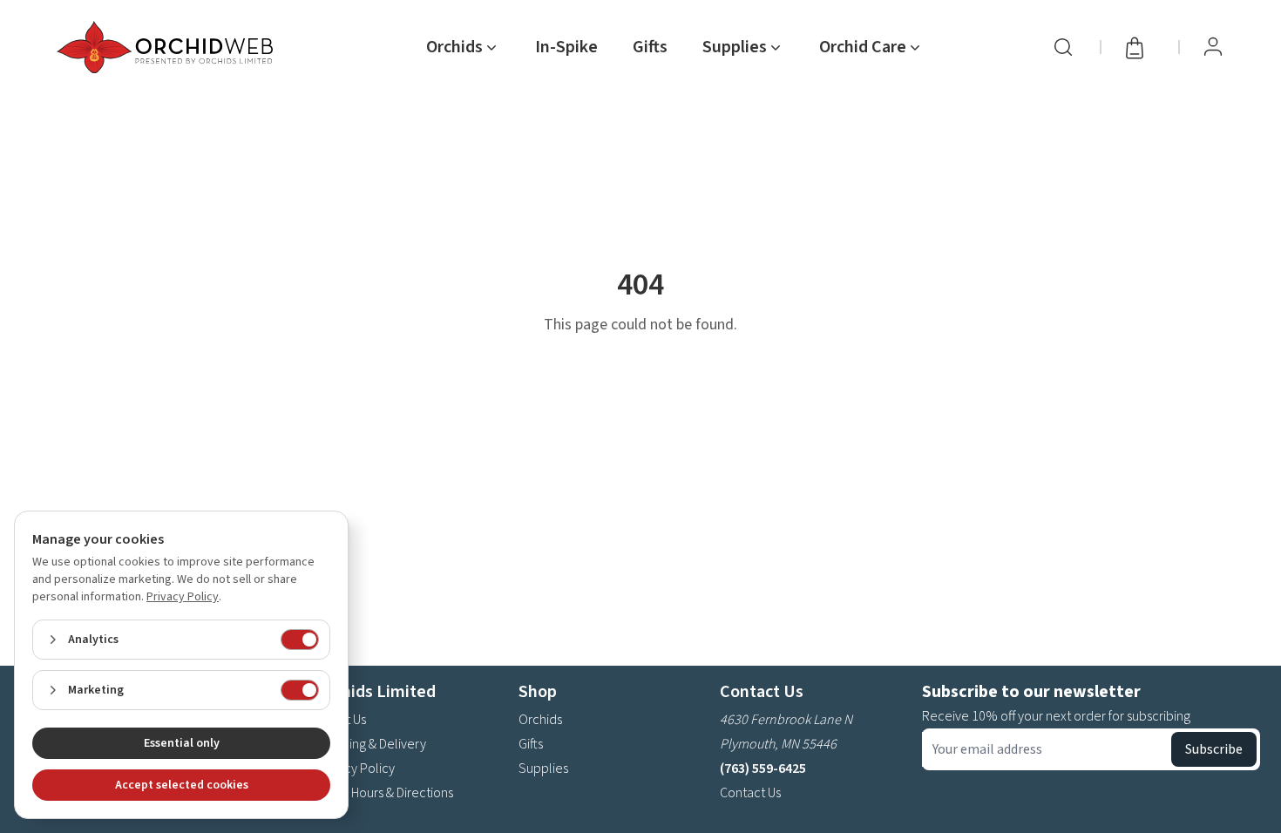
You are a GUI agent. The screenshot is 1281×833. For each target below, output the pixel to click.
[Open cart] (1139, 47)
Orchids (540, 719)
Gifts (650, 47)
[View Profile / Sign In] (1213, 47)
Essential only (182, 743)
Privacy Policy (355, 768)
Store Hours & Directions (384, 793)
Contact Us (750, 793)
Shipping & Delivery (371, 744)
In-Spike (566, 47)
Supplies (543, 768)
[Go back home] (168, 47)
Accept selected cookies (181, 785)
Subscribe (1214, 749)
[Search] (1063, 47)
